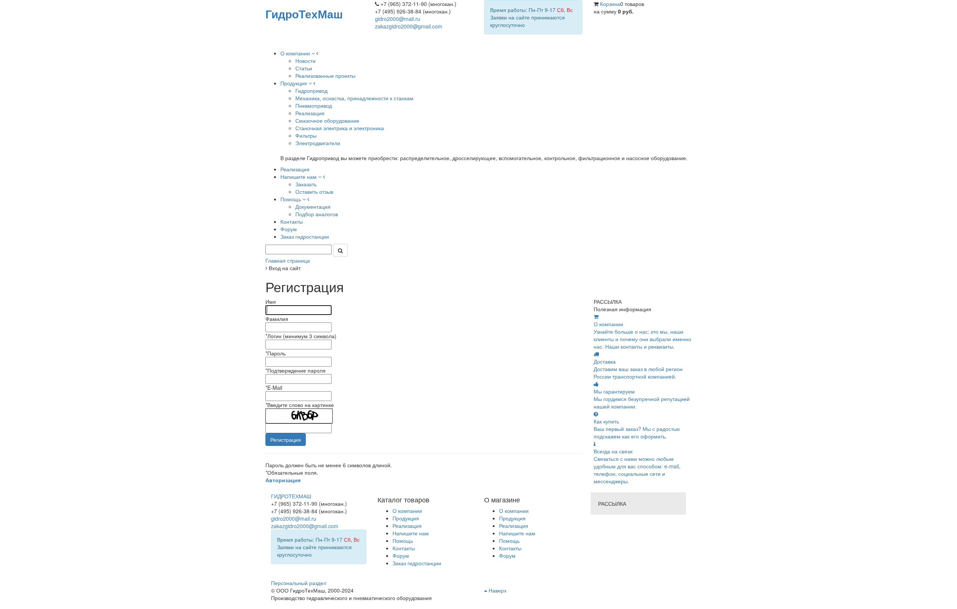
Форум (507, 555)
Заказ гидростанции (417, 563)
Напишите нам (517, 533)
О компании (514, 510)
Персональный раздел (298, 583)
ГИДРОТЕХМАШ (291, 496)
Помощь (509, 540)
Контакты (510, 548)
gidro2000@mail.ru (397, 18)
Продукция (512, 518)
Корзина (610, 3)
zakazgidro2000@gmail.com (408, 26)
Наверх (497, 590)
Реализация (513, 525)
